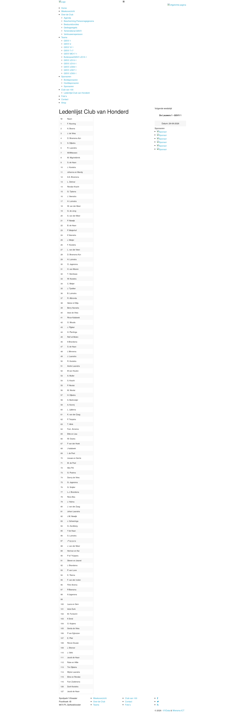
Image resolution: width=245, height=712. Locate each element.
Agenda (67, 17)
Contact (64, 99)
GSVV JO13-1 (70, 60)
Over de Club (67, 14)
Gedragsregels (70, 27)
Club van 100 (67, 89)
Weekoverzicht (68, 11)
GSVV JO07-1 (70, 69)
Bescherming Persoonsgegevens (79, 21)
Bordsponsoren (71, 79)
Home (64, 8)
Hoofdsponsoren (71, 83)
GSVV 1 (67, 40)
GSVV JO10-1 (70, 63)
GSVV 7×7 (68, 50)
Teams (64, 37)
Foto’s (64, 96)
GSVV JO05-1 (70, 73)
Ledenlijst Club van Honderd (77, 92)
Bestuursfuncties (71, 24)
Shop (63, 102)
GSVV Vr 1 (69, 47)
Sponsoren (66, 76)
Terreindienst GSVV (73, 30)
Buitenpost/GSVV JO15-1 (75, 56)
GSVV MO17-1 (70, 53)
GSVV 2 (67, 43)
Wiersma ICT (178, 710)
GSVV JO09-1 (70, 66)
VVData (166, 710)
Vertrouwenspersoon (73, 34)
